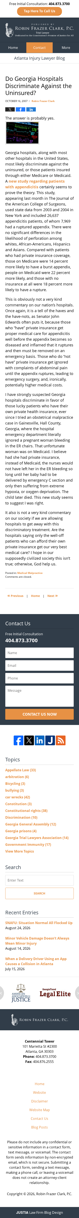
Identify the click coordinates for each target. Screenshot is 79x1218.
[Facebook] (18, 740)
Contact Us (39, 1118)
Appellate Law (20, 770)
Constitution (18, 804)
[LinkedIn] (39, 740)
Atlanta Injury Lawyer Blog (39, 30)
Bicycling (15, 783)
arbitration (17, 776)
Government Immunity (28, 844)
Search (39, 893)
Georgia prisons (20, 831)
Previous (15, 595)
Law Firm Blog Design (39, 1212)
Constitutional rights (26, 810)
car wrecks (17, 797)
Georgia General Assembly (30, 824)
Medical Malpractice (30, 573)
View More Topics (19, 851)
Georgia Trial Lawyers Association (36, 837)
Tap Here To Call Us (39, 11)
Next (52, 595)
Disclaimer (39, 1101)
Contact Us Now (40, 714)
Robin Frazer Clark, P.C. (54, 1194)
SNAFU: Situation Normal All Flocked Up (38, 922)
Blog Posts (39, 1127)
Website (39, 1092)
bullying (14, 790)
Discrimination (21, 817)
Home (13, 47)
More (66, 47)
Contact (39, 47)
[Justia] (50, 740)
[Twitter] (29, 740)
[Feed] (61, 740)
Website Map (39, 1110)
